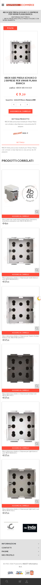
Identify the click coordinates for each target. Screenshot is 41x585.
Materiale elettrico (21, 17)
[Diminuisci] (14, 104)
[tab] (20, 142)
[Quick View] (37, 212)
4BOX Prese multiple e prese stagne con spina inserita (21, 19)
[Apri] (3, 4)
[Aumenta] (27, 104)
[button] (7, 581)
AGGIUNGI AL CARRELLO (20, 111)
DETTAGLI (20, 142)
